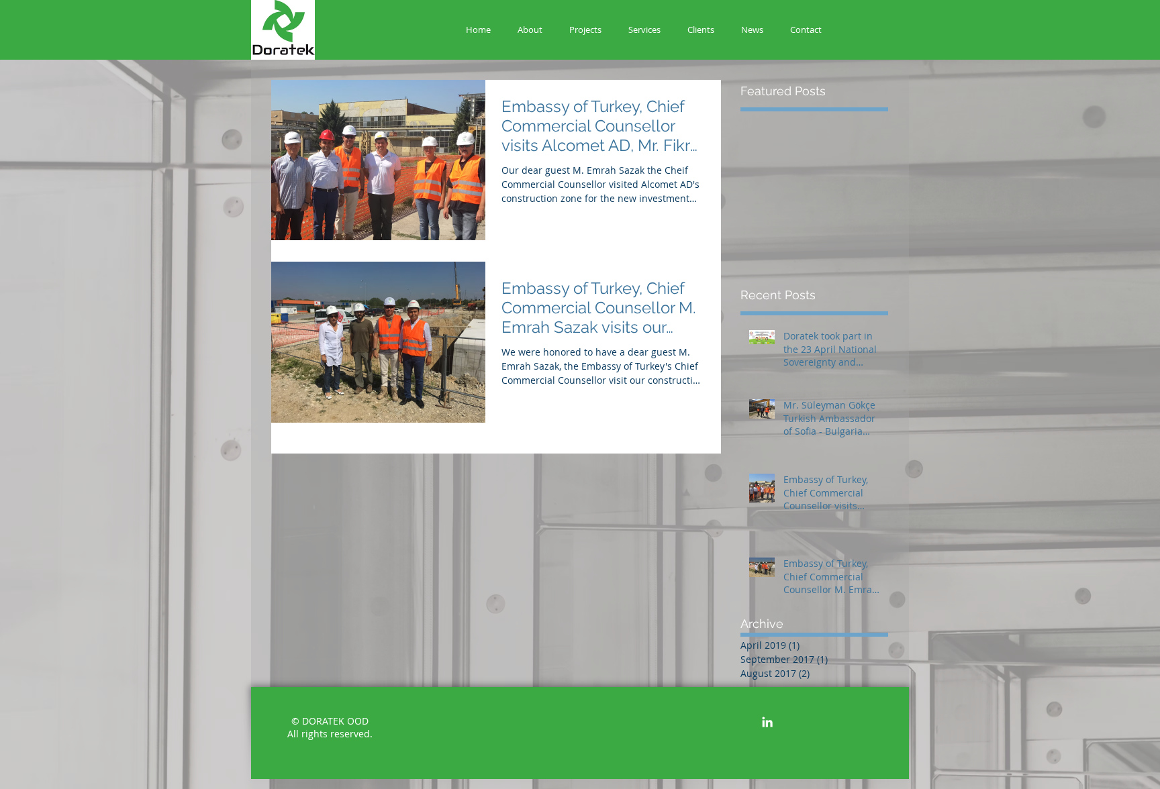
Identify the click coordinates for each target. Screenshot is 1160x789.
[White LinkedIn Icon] (767, 722)
